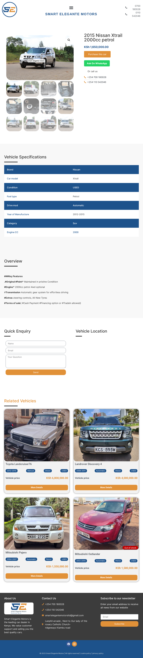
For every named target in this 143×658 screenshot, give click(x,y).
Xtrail (75, 178)
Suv (75, 223)
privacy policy (97, 653)
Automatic (78, 205)
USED (76, 187)
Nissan (76, 169)
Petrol (76, 196)
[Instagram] (74, 644)
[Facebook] (68, 644)
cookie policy (86, 653)
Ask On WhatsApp (97, 63)
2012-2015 (78, 214)
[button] (71, 8)
